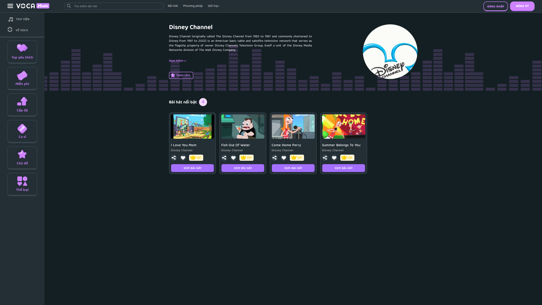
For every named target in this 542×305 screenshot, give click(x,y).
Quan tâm (183, 75)
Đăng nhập (495, 7)
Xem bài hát (193, 168)
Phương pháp (193, 6)
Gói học (213, 6)
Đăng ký (522, 6)
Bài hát (173, 6)
